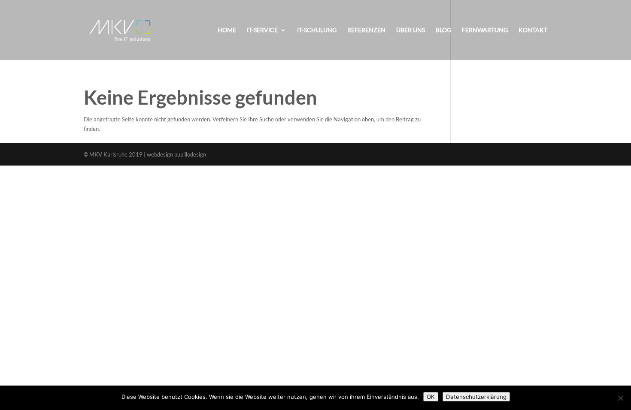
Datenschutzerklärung (476, 396)
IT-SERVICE (262, 30)
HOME (227, 30)
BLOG (443, 30)
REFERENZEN (366, 30)
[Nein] (620, 398)
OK (431, 396)
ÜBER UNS (410, 30)
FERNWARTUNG (485, 30)
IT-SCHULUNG (317, 30)
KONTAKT (533, 30)
